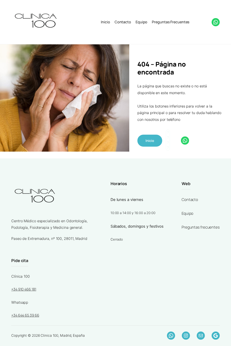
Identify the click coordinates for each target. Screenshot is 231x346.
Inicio (105, 21)
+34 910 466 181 (23, 289)
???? (196, 21)
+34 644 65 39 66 (25, 315)
